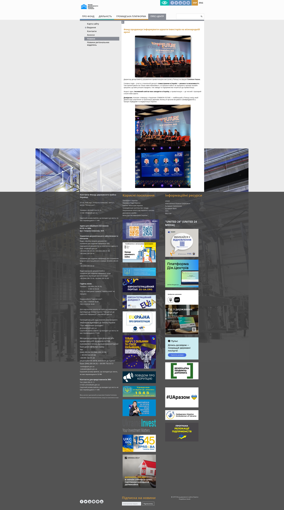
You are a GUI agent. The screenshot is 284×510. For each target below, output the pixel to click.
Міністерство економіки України (135, 215)
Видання (91, 27)
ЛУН (166, 211)
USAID (167, 201)
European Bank (171, 208)
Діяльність (105, 16)
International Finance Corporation (177, 203)
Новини (91, 38)
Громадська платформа (131, 16)
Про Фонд (88, 16)
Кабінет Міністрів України (133, 205)
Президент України (130, 200)
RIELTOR (168, 213)
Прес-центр (157, 16)
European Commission (173, 206)
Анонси (91, 35)
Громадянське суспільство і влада (135, 208)
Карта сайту (93, 23)
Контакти (92, 31)
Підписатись (148, 504)
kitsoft (188, 499)
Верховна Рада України (131, 203)
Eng (201, 2)
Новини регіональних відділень (98, 43)
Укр (195, 2)
